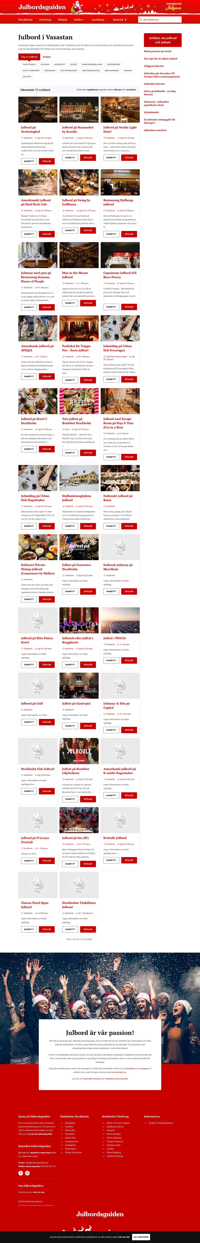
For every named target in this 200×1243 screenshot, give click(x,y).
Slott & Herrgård (31, 70)
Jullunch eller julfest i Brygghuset (77, 640)
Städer (78, 19)
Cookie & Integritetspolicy (161, 1122)
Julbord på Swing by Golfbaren (76, 202)
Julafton (27, 77)
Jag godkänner (141, 1237)
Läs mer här (124, 1237)
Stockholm (25, 19)
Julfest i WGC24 (114, 638)
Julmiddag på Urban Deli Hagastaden (35, 498)
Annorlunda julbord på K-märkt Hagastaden (119, 771)
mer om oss (38, 1192)
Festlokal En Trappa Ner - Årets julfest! (76, 348)
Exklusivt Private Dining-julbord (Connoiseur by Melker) (38, 569)
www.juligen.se (119, 1072)
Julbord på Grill (32, 703)
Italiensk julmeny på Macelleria (118, 567)
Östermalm (70, 1130)
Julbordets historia (91, 1078)
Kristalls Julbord (115, 838)
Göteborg (45, 19)
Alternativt (59, 64)
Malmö (62, 19)
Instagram (144, 1068)
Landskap (98, 19)
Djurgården (70, 1122)
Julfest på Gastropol (76, 703)
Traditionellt (29, 64)
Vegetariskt (50, 70)
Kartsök (118, 19)
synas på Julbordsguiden (40, 1133)
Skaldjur (45, 64)
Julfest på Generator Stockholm (76, 567)
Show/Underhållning (92, 64)
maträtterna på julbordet (116, 1078)
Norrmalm (69, 1133)
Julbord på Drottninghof (30, 129)
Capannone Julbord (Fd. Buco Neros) (120, 275)
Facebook (130, 1068)
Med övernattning (91, 70)
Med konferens (112, 70)
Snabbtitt (29, 161)
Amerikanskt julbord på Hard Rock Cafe (36, 202)
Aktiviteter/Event (69, 70)
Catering (128, 70)
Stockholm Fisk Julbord (37, 769)
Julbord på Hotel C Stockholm (34, 421)
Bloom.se (50, 1205)
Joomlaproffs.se (35, 1205)
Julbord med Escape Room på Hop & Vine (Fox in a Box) (118, 423)
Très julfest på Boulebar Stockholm (76, 421)
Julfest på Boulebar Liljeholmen (75, 771)
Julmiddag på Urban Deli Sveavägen (117, 348)
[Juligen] (173, 6)
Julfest (73, 64)
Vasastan (69, 1126)
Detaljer (47, 161)
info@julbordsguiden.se (37, 1162)
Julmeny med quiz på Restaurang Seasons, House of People (36, 277)
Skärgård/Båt (113, 64)
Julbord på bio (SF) (75, 838)
